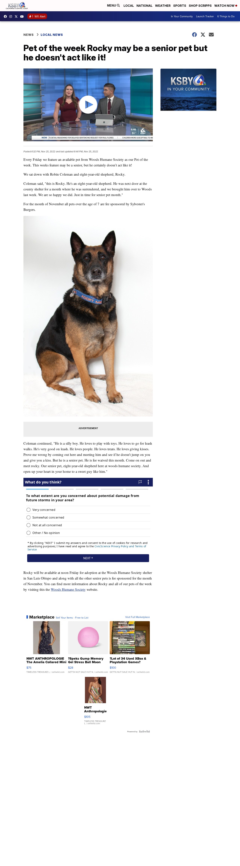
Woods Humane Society (68, 589)
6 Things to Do (226, 16)
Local (129, 6)
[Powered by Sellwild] (144, 731)
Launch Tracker (205, 16)
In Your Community (182, 16)
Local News (52, 35)
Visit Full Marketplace (137, 617)
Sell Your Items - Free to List (72, 617)
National (144, 6)
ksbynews (6, 16)
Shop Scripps (200, 6)
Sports (179, 6)
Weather (163, 6)
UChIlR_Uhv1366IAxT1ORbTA (23, 16)
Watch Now (224, 6)
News (28, 35)
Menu (112, 5)
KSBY (17, 16)
